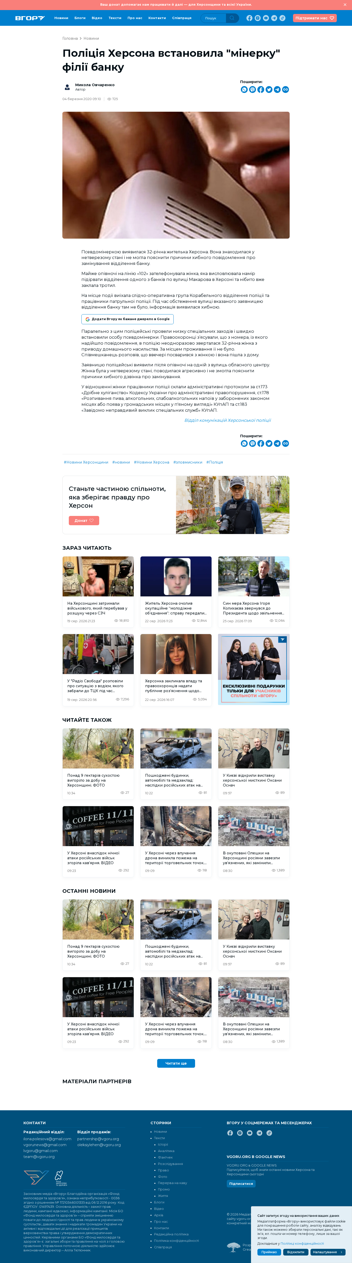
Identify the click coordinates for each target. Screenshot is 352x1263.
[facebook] (249, 18)
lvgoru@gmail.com (40, 1150)
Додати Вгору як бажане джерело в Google (131, 319)
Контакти (157, 18)
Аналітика (166, 1151)
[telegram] (274, 18)
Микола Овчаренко (95, 85)
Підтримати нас (312, 18)
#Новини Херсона (151, 462)
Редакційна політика (171, 1234)
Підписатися (241, 1184)
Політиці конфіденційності (302, 1243)
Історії (163, 1144)
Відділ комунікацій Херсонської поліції (227, 420)
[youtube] (265, 18)
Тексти (114, 18)
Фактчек (165, 1157)
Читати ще (176, 1063)
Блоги (80, 18)
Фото (162, 1177)
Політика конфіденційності (176, 1241)
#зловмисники (187, 462)
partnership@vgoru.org (98, 1139)
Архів (158, 1215)
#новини (121, 462)
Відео (97, 18)
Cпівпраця (181, 18)
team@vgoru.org (39, 1156)
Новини (61, 18)
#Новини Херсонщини (86, 462)
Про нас (135, 18)
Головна (70, 38)
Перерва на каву (172, 1183)
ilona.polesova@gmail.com (47, 1139)
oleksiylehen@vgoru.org (99, 1145)
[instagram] (257, 18)
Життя (163, 1196)
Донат (80, 520)
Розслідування (170, 1164)
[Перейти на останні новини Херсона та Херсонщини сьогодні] (30, 18)
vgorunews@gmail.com (44, 1145)
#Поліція (214, 462)
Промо (164, 1189)
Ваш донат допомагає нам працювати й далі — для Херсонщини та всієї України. (176, 4)
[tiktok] (282, 18)
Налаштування (325, 1252)
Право (163, 1170)
